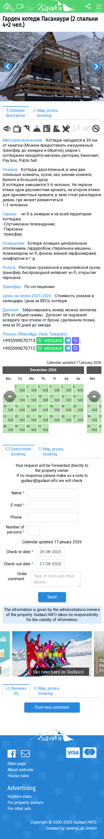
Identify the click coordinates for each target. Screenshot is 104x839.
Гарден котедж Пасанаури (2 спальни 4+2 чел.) (50, 21)
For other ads (19, 808)
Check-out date (18, 564)
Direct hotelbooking (20, 451)
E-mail (17, 505)
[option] (52, 66)
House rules (18, 775)
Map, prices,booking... (47, 113)
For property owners (25, 802)
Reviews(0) (18, 691)
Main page (17, 763)
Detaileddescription (15, 113)
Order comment (17, 576)
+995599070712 (19, 348)
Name (17, 493)
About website (20, 769)
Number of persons (15, 530)
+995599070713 (19, 340)
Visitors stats (20, 796)
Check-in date (19, 551)
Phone (17, 517)
